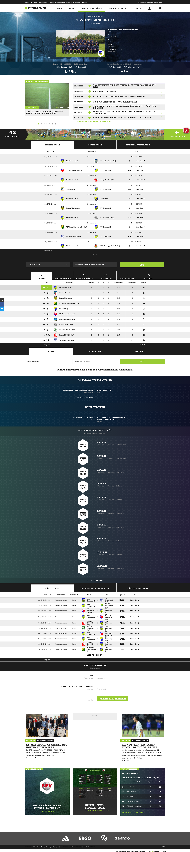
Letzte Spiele (95, 145)
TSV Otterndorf (95, 665)
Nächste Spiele (52, 145)
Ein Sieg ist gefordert (105, 91)
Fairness (148, 278)
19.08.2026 (78, 86)
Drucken (142, 344)
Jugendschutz (64, 846)
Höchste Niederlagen (138, 588)
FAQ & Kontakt (76, 2)
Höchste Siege (52, 588)
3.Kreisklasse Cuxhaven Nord (123, 30)
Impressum (28, 846)
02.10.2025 (78, 117)
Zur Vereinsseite (95, 23)
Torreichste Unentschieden (95, 588)
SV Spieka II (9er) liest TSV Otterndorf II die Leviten (122, 118)
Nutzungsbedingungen (52, 846)
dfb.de (35, 2)
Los (142, 265)
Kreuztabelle (127, 278)
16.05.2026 (78, 96)
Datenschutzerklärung (39, 846)
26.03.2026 (78, 102)
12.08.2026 (78, 91)
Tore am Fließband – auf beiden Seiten (115, 102)
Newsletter (85, 2)
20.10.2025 (78, 112)
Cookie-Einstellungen (89, 846)
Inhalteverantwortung (75, 846)
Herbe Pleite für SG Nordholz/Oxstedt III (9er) (119, 96)
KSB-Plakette (104, 390)
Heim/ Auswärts (84, 278)
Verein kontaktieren (112, 699)
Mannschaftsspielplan (138, 145)
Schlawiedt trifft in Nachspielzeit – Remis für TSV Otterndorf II (124, 112)
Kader (51, 351)
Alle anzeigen (94, 581)
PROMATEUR (28, 2)
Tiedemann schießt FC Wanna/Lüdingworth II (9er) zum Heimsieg (124, 107)
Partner (68, 2)
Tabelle (41, 278)
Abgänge (139, 351)
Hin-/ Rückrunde (63, 278)
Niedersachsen (97, 16)
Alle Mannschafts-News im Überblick (92, 121)
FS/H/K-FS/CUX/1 (85, 397)
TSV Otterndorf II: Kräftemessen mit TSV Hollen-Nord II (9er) (44, 111)
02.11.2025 (78, 107)
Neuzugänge (95, 351)
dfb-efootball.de (43, 2)
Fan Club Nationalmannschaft (57, 2)
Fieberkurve (106, 278)
